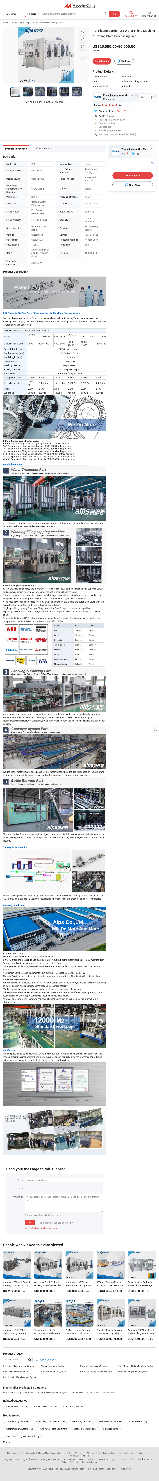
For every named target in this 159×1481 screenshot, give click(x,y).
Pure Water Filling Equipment (53, 1428)
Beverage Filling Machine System (18, 1366)
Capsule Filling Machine (45, 1406)
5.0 (123, 153)
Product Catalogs (47, 1359)
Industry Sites (109, 1453)
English (25, 1459)
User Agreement (97, 1469)
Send (29, 1222)
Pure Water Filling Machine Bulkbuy (22, 1436)
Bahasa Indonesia (89, 1462)
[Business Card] (152, 162)
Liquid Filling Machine (73, 1406)
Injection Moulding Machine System (20, 1377)
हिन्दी (139, 1459)
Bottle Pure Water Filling (85, 1428)
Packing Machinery (41, 22)
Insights (85, 1455)
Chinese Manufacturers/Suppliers (52, 1453)
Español (34, 1459)
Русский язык (69, 1459)
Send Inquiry (102, 61)
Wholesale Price (93, 1453)
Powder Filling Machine (17, 1406)
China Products (28, 1453)
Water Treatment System (53, 1366)
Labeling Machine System (53, 1371)
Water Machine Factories (110, 1421)
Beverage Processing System (93, 1366)
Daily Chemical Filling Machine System (136, 1366)
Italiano (82, 1459)
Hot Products (12, 1453)
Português (45, 1459)
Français (57, 1459)
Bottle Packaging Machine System (96, 1371)
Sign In (97, 134)
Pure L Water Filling (137, 1421)
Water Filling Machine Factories (50, 1421)
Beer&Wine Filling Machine (15, 1371)
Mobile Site (74, 1455)
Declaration (111, 1469)
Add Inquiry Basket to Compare (46, 102)
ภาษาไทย (148, 1459)
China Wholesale (76, 1453)
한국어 (122, 1459)
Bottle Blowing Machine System (133, 1371)
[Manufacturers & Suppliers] (79, 5)
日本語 (131, 1459)
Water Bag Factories (81, 1421)
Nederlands (103, 1459)
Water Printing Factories (17, 1421)
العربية (113, 1459)
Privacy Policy (126, 1469)
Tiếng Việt (74, 1462)
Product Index (142, 1453)
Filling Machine (58, 22)
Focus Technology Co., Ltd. (59, 1469)
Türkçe (64, 1462)
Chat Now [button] (126, 61)
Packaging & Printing (20, 22)
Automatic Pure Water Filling (19, 1428)
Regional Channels (126, 1453)
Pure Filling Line (110, 1428)
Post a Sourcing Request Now (41, 1227)
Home (5, 22)
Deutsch (91, 1459)
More (6, 1442)
